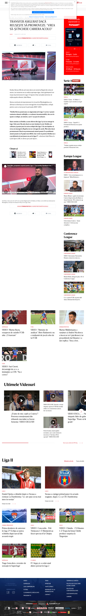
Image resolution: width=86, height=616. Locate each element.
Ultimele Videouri (19, 384)
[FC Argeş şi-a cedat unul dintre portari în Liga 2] (43, 551)
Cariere (69, 596)
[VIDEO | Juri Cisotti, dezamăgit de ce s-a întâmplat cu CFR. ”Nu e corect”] (14, 354)
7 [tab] (77, 49)
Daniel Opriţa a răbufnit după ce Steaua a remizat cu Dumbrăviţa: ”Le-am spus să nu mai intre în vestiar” (21, 497)
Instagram (13, 592)
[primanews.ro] (22, 608)
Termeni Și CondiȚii (72, 580)
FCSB (32, 327)
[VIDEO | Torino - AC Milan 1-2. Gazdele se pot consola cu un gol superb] (74, 89)
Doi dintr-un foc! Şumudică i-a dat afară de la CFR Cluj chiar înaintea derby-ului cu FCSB (22, 154)
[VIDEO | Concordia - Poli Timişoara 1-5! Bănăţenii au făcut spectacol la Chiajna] (43, 516)
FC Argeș (33, 560)
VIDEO (25, 580)
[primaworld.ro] (46, 612)
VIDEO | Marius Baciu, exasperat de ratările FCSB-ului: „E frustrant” (13, 332)
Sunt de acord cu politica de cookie (43, 12)
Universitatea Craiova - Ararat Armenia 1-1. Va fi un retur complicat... (72, 223)
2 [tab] (70, 49)
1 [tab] (68, 49)
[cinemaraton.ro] (79, 608)
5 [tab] (74, 49)
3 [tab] (71, 49)
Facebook (8, 592)
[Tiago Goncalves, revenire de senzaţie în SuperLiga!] (14, 551)
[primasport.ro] (39, 608)
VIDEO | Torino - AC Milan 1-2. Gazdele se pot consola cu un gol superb (73, 101)
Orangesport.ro (64, 327)
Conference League (69, 253)
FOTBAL (26, 589)
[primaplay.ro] (28, 608)
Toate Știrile (49, 586)
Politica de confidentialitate (51, 16)
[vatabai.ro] (69, 612)
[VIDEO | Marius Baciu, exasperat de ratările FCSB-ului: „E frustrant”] (14, 317)
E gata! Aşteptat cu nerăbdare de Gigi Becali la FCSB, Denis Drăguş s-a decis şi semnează (41, 154)
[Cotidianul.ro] (59, 608)
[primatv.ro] (6, 608)
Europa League (68, 193)
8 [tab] (79, 49)
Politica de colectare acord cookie (36, 16)
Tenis (46, 580)
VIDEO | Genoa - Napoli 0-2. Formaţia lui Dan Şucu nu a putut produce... (73, 124)
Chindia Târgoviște (7, 525)
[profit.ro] (51, 608)
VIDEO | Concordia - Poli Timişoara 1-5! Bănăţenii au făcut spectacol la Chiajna (42, 531)
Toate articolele (80, 461)
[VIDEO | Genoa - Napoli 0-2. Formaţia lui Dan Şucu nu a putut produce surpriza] (74, 112)
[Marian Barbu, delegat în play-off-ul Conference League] (74, 266)
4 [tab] (73, 49)
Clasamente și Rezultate (31, 592)
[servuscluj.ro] (62, 612)
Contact (47, 594)
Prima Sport (31, 603)
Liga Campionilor (29, 586)
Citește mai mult (6, 503)
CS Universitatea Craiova (71, 172)
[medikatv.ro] (74, 608)
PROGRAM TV (27, 595)
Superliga (5, 327)
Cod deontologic (72, 593)
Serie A (66, 97)
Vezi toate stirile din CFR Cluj (70, 443)
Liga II (11, 34)
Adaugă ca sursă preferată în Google (32, 38)
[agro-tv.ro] (53, 612)
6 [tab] (76, 48)
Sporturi (48, 583)
